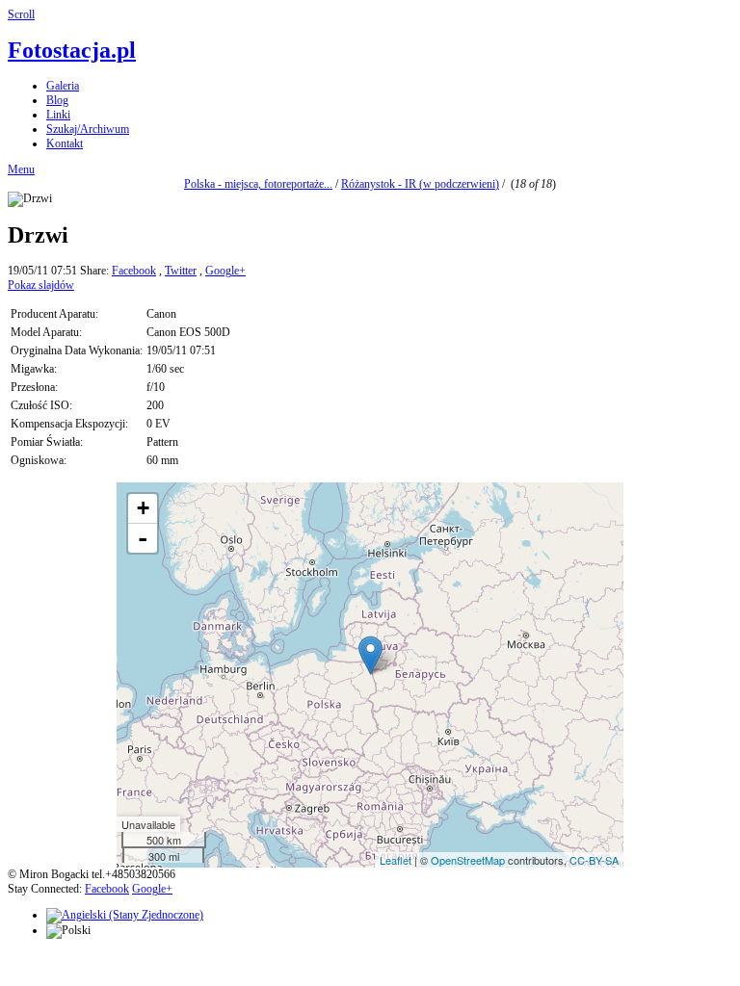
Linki (58, 114)
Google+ (225, 270)
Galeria (62, 85)
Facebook (134, 270)
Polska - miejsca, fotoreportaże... (258, 184)
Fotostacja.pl (72, 50)
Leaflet (395, 860)
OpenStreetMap (468, 860)
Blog (57, 100)
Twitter (181, 270)
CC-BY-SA (594, 860)
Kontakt (64, 143)
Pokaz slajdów (41, 285)
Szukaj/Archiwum (87, 129)
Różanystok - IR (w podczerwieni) (420, 184)
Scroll (21, 14)
